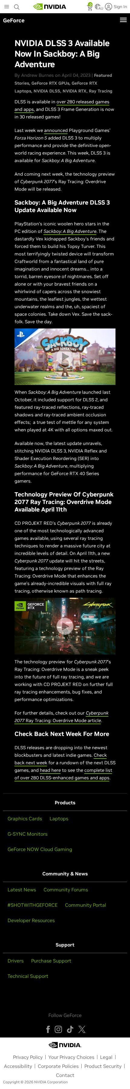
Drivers (16, 961)
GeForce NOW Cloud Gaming (40, 849)
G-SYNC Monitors (27, 834)
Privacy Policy (28, 1057)
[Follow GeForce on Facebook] (48, 1029)
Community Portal (85, 905)
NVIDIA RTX (74, 91)
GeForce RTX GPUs (50, 83)
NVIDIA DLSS (47, 91)
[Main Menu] (6, 7)
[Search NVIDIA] (17, 5)
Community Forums (66, 890)
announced (56, 130)
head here (50, 770)
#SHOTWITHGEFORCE (32, 905)
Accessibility (18, 1066)
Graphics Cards (25, 818)
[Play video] (65, 356)
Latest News (22, 890)
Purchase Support (51, 961)
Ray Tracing (100, 91)
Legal (106, 1057)
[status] (90, 8)
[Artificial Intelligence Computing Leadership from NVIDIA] (50, 6)
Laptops (59, 818)
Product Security (103, 1066)
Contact (65, 1075)
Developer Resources (31, 920)
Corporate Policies (58, 1066)
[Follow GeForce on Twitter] (82, 1029)
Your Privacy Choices (71, 1057)
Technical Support (28, 976)
